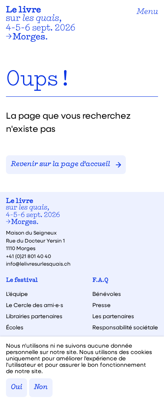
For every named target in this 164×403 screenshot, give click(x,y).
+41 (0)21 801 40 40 (28, 255)
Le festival (22, 281)
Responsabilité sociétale (125, 327)
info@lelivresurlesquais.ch (38, 263)
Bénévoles (106, 294)
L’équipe (17, 294)
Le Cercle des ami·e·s (34, 305)
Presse (101, 305)
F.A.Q (100, 281)
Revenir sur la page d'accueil (60, 164)
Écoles (14, 327)
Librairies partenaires (34, 316)
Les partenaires (113, 316)
